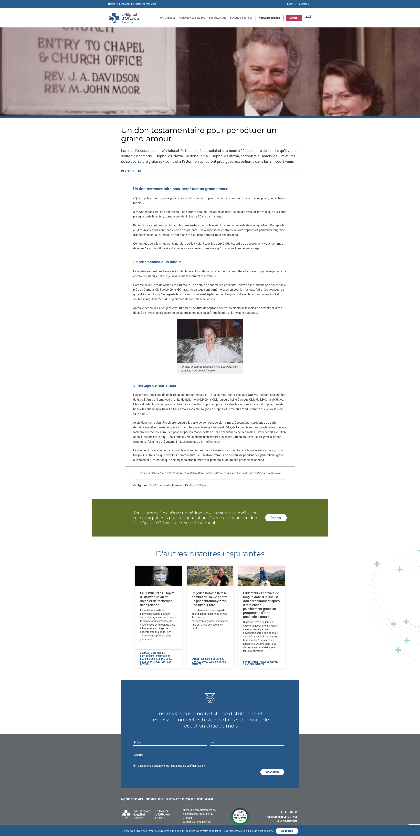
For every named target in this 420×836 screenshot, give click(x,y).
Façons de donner (132, 799)
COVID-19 (144, 653)
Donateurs (165, 659)
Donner (294, 17)
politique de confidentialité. (187, 765)
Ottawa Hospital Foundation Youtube (291, 812)
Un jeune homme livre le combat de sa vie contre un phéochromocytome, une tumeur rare (210, 599)
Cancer (196, 659)
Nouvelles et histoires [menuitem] (192, 17)
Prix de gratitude (149, 661)
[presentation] (158, 576)
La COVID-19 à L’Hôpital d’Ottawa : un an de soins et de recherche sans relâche (157, 599)
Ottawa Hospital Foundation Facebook (282, 812)
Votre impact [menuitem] (167, 17)
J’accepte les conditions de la (171, 765)
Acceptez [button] (287, 830)
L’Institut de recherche (144, 4)
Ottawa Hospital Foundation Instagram (296, 812)
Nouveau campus (269, 17)
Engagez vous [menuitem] (217, 17)
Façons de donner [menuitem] (241, 17)
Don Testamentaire (253, 661)
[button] (308, 18)
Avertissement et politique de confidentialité (249, 830)
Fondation (124, 4)
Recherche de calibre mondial (155, 657)
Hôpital (112, 4)
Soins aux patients (253, 664)
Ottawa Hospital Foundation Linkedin (287, 812)
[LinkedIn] (145, 171)
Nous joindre (205, 799)
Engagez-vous (155, 799)
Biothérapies (157, 653)
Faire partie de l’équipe (180, 799)
